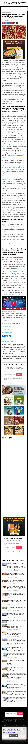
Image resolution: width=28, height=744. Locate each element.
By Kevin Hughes (16, 590)
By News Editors (16, 570)
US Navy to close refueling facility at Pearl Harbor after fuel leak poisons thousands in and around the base (16, 588)
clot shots (13, 346)
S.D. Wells (11, 20)
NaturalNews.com (7, 332)
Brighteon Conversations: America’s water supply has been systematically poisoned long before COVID (16, 686)
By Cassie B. (15, 597)
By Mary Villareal (16, 604)
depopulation (5, 347)
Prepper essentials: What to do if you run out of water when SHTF (16, 655)
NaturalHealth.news (7, 313)
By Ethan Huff (15, 644)
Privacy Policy (11, 732)
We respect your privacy (19, 721)
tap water (10, 351)
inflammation (10, 349)
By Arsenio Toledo (16, 617)
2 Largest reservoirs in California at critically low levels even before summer (15, 662)
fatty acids (13, 347)
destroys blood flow (15, 275)
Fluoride (19, 347)
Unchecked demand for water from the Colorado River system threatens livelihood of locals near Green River (16, 602)
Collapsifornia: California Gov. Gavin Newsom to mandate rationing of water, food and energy (15, 633)
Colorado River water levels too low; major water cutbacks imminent (16, 608)
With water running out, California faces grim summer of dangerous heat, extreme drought (16, 669)
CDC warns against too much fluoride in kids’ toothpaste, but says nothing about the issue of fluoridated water (16, 693)
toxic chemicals (17, 351)
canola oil (14, 271)
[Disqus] (14, 459)
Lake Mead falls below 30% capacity (16, 620)
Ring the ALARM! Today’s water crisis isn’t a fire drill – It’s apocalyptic (15, 581)
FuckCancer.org (6, 326)
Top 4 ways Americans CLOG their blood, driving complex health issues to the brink (16, 575)
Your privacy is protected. (8, 378)
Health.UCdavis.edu (7, 329)
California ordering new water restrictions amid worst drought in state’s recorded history (15, 626)
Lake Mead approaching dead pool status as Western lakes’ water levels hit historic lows (16, 595)
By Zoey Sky (15, 657)
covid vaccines (20, 346)
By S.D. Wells (15, 577)
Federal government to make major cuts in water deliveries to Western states (15, 615)
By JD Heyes (15, 695)
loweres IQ (5, 179)
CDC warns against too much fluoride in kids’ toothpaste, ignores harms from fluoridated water (16, 700)
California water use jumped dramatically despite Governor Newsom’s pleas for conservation (15, 649)
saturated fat (14, 199)
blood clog (14, 344)
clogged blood (6, 346)
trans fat (11, 353)
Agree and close (13, 735)
